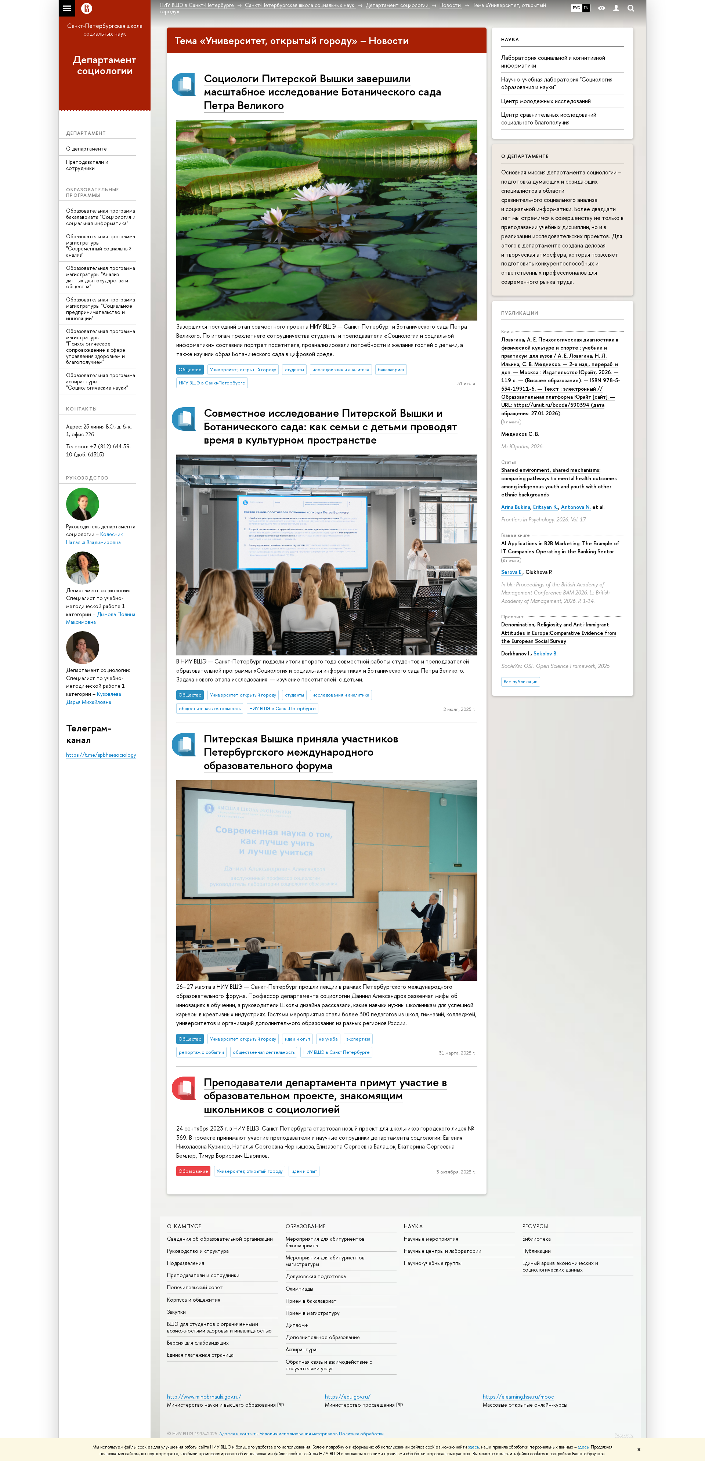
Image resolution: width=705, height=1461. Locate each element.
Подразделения (185, 1262)
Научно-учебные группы (433, 1262)
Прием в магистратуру (313, 1312)
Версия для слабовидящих (198, 1342)
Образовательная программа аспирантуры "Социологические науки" (100, 381)
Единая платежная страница (200, 1354)
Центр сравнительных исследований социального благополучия (548, 118)
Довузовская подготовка (316, 1276)
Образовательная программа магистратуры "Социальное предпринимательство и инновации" (100, 308)
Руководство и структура (198, 1250)
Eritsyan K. (545, 506)
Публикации (519, 313)
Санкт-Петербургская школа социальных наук (104, 29)
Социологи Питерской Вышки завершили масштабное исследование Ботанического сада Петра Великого (322, 91)
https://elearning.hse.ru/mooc (518, 1396)
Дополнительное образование (323, 1337)
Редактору (624, 1435)
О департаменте (86, 148)
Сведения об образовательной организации (220, 1238)
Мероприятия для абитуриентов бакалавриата (325, 1242)
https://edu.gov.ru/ (347, 1396)
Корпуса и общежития (193, 1299)
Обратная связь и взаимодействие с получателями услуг (329, 1365)
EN (586, 7)
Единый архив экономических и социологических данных (560, 1266)
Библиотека (537, 1238)
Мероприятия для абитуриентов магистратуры (325, 1260)
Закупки (176, 1311)
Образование (306, 1226)
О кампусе (184, 1226)
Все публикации (521, 682)
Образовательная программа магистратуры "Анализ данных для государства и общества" (100, 277)
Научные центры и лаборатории (442, 1250)
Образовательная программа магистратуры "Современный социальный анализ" (100, 245)
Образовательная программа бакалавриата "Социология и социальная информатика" (100, 217)
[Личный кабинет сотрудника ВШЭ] (616, 8)
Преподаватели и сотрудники (87, 164)
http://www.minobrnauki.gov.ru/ (204, 1396)
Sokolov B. (545, 653)
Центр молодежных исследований (546, 101)
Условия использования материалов (299, 1434)
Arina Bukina (515, 506)
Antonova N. (576, 506)
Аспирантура (301, 1349)
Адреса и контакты (238, 1434)
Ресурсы (536, 1226)
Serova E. (512, 571)
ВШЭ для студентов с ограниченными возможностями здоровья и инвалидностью (219, 1327)
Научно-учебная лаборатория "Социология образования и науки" (556, 83)
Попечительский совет (195, 1287)
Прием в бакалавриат (311, 1300)
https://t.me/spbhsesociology (101, 754)
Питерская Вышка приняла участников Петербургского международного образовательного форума (301, 752)
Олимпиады (299, 1288)
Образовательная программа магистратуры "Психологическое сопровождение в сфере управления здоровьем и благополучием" (100, 346)
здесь (473, 1447)
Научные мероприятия (431, 1238)
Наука (413, 1226)
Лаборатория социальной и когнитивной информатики (553, 61)
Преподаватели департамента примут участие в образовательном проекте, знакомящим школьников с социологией (325, 1095)
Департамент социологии (105, 65)
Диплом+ (297, 1324)
